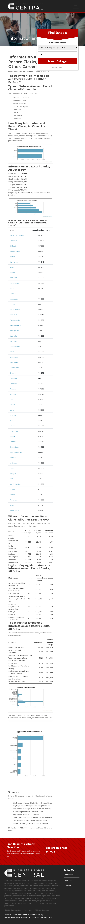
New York (13, 315)
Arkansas (13, 442)
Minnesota (14, 299)
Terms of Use (46, 917)
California (13, 246)
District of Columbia (17, 235)
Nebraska (13, 336)
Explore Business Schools (56, 849)
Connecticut (14, 447)
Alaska (12, 267)
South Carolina (15, 368)
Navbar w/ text (25, 6)
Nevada (12, 494)
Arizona (12, 426)
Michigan (13, 473)
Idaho (12, 410)
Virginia (12, 304)
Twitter (68, 885)
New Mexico (14, 362)
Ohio (11, 399)
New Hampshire (16, 452)
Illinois (12, 288)
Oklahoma (13, 378)
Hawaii (12, 256)
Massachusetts (15, 325)
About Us (8, 914)
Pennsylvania (14, 330)
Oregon (12, 373)
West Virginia (15, 320)
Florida (12, 436)
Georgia (13, 415)
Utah (11, 479)
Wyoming (13, 341)
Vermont (13, 389)
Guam (12, 352)
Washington (14, 283)
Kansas (12, 404)
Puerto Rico (14, 510)
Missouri (13, 457)
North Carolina (15, 484)
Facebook (68, 875)
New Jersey (14, 262)
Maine (12, 505)
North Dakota (15, 309)
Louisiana (13, 463)
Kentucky (13, 383)
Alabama (13, 272)
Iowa (11, 420)
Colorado (13, 293)
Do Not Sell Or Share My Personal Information (21, 917)
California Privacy (36, 914)
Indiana (12, 489)
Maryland (13, 241)
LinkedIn (68, 880)
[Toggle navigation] (76, 6)
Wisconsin (13, 500)
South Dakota (15, 346)
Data (15, 914)
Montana (13, 394)
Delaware (13, 278)
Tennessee (14, 431)
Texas (12, 468)
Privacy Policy (23, 914)
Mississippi (14, 357)
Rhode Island (15, 251)
